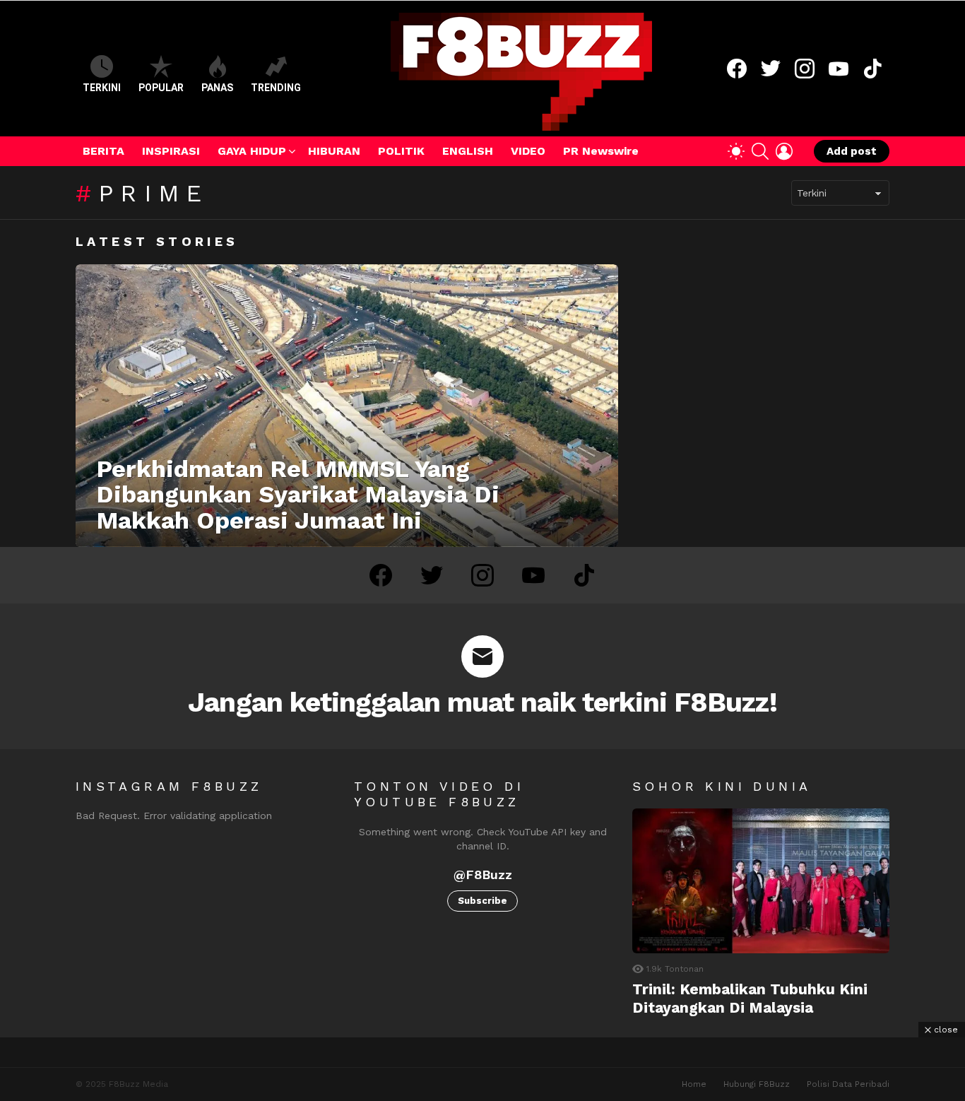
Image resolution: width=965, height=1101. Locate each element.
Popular (161, 87)
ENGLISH (467, 151)
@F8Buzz (483, 874)
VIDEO (528, 151)
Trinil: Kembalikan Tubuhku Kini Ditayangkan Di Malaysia (750, 997)
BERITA (103, 151)
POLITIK (401, 151)
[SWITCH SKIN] (736, 151)
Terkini (102, 87)
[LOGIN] (784, 151)
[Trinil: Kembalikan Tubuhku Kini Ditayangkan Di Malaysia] (760, 880)
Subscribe (482, 900)
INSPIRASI (171, 151)
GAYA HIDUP (252, 151)
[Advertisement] (482, 1069)
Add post (852, 151)
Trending (276, 87)
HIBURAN (334, 151)
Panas (217, 87)
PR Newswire (601, 151)
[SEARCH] (760, 151)
